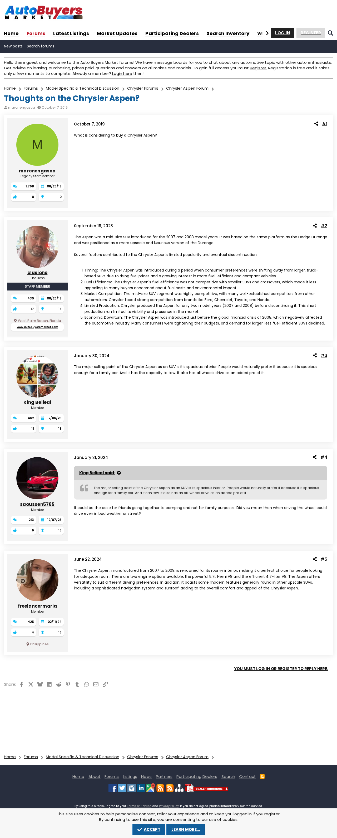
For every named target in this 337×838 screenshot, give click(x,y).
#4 (323, 457)
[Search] (330, 33)
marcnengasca (21, 107)
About (94, 776)
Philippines (39, 644)
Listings (130, 776)
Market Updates (117, 33)
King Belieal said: (97, 473)
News (146, 776)
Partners (164, 776)
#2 (324, 226)
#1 (324, 124)
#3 (324, 355)
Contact (247, 776)
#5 (324, 559)
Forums (36, 33)
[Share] (316, 124)
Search (228, 776)
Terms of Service (139, 806)
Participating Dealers (172, 33)
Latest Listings (71, 33)
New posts (13, 46)
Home (11, 33)
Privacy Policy (169, 806)
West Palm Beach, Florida (39, 320)
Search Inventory (228, 33)
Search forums (40, 46)
